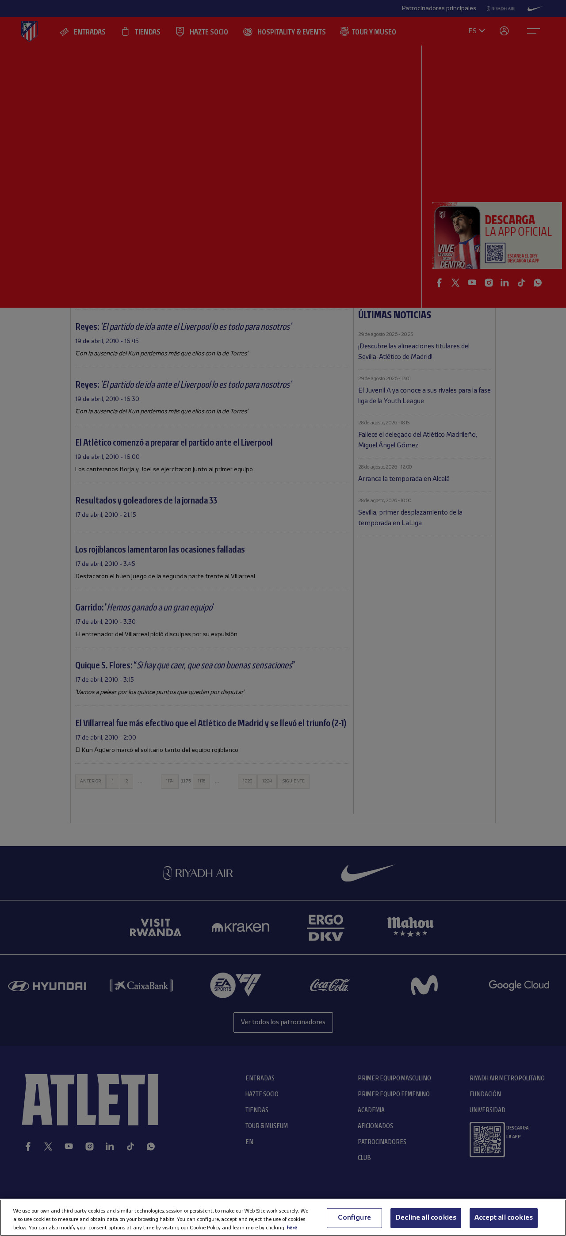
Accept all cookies (503, 1217)
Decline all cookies (425, 1217)
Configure (354, 1217)
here (292, 1227)
